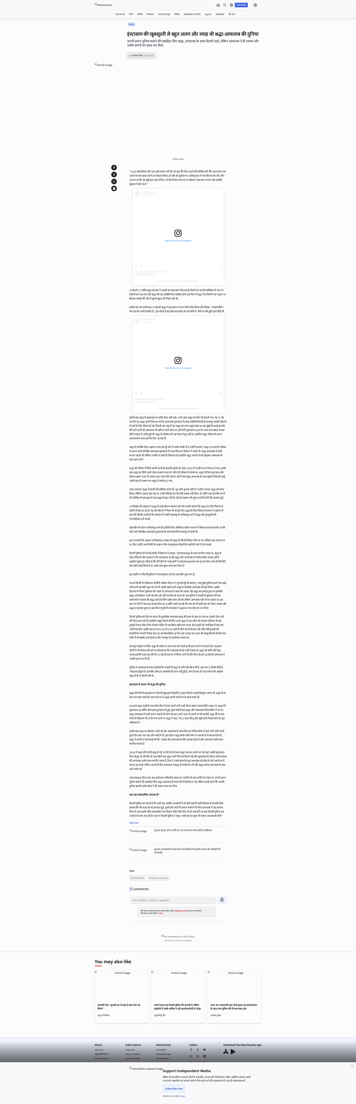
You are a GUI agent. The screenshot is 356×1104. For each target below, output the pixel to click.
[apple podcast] (204, 1056)
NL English (161, 1050)
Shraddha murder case (158, 878)
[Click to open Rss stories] (197, 1056)
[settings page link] (231, 5)
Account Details (132, 1054)
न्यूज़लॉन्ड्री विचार (101, 1054)
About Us (99, 1050)
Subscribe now (174, 1088)
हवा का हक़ (120, 14)
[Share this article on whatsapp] (114, 181)
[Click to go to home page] (106, 5)
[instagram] (191, 1056)
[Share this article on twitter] (114, 174)
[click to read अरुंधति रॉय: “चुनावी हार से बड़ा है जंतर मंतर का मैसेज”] (121, 986)
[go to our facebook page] (191, 1050)
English (208, 14)
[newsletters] (218, 5)
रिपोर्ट (131, 14)
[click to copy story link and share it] (114, 188)
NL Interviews (162, 1058)
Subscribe (241, 5)
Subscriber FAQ (132, 1058)
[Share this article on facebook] (114, 167)
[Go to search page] (224, 5)
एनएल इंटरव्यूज (164, 14)
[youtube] (204, 1050)
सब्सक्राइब (220, 14)
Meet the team (102, 1058)
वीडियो (140, 14)
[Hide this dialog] (352, 1066)
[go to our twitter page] (197, 1050)
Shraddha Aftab (137, 878)
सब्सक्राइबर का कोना (192, 14)
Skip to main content (108, 22)
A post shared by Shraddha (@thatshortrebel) (178, 281)
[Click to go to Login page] (255, 5)
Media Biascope (163, 1054)
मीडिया (177, 14)
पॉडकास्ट (150, 14)
